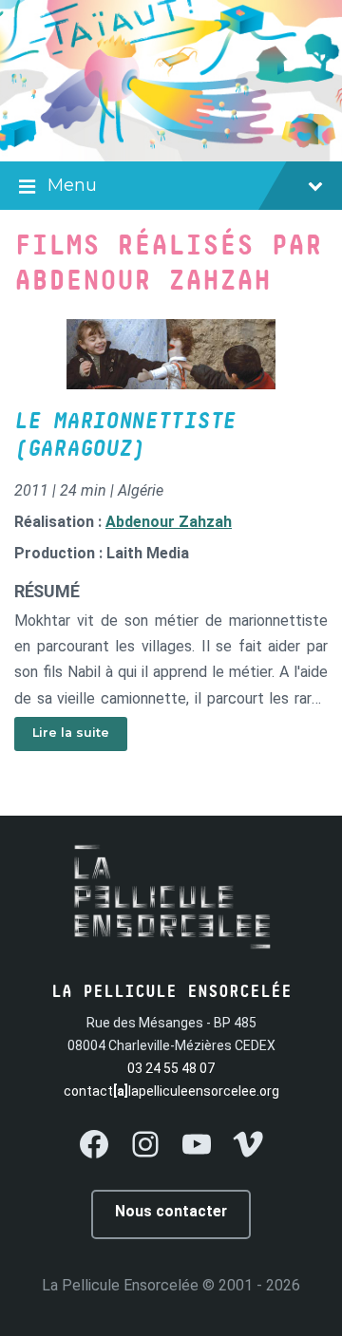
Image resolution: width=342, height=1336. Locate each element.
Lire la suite (70, 732)
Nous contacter (171, 1211)
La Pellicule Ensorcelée (120, 1285)
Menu (72, 185)
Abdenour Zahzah (168, 522)
